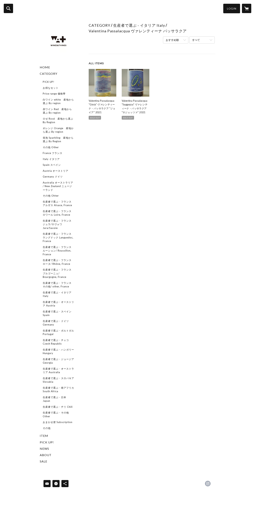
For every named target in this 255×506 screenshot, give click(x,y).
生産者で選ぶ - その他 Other (56, 414)
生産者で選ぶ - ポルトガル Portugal (58, 332)
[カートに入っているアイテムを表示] (246, 8)
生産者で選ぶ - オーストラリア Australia (58, 370)
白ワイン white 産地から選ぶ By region (58, 101)
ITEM (44, 435)
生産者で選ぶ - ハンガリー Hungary (58, 351)
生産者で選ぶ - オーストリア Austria (58, 303)
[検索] (8, 8)
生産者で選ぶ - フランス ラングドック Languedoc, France (58, 237)
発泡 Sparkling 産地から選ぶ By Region (58, 139)
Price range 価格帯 (54, 93)
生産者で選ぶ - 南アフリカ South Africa (58, 389)
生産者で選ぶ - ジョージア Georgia (58, 361)
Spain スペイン (52, 164)
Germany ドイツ (53, 176)
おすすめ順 (172, 39)
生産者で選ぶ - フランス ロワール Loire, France (57, 213)
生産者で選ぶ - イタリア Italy (57, 294)
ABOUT (46, 455)
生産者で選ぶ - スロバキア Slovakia (58, 380)
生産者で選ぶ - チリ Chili (58, 406)
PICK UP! (48, 81)
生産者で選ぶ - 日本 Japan (54, 399)
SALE (43, 461)
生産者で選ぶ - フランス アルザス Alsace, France (57, 203)
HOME (45, 67)
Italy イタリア (51, 159)
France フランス (52, 153)
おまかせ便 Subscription (57, 422)
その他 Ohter (51, 195)
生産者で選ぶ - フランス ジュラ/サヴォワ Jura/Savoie (57, 224)
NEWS (44, 448)
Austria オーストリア (55, 170)
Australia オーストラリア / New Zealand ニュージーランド (58, 186)
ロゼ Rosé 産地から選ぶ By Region (58, 120)
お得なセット (50, 87)
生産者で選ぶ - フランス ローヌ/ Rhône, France (57, 262)
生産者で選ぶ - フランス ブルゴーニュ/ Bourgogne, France (57, 273)
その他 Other (51, 147)
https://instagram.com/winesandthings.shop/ (208, 483)
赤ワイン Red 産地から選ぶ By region (57, 111)
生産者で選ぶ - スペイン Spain (57, 313)
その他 (47, 428)
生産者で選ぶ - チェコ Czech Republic (56, 342)
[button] (231, 8)
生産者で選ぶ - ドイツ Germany (56, 323)
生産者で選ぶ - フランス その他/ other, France (57, 284)
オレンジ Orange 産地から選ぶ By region (58, 130)
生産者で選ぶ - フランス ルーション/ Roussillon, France (57, 251)
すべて (196, 39)
